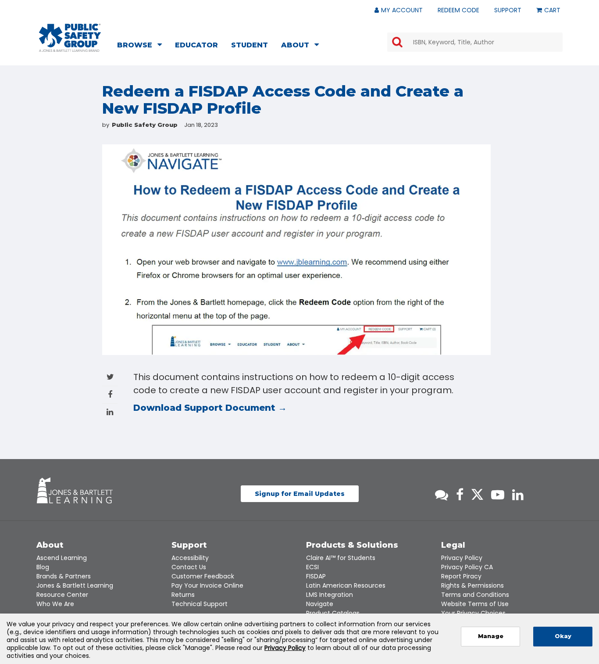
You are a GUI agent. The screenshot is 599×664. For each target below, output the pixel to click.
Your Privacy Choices (473, 613)
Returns (183, 594)
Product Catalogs (333, 613)
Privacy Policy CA (467, 567)
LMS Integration (329, 594)
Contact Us (188, 567)
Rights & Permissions (472, 585)
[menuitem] (142, 46)
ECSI (312, 567)
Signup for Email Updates (300, 494)
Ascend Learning (61, 557)
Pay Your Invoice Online (207, 585)
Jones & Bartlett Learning (74, 585)
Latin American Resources (345, 585)
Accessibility (190, 557)
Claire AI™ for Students (340, 557)
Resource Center (62, 594)
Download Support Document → (211, 407)
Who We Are (55, 603)
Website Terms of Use (475, 603)
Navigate (319, 603)
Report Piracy (461, 576)
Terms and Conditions (475, 594)
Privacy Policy (461, 557)
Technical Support (199, 603)
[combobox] (475, 42)
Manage (490, 636)
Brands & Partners (63, 576)
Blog (42, 567)
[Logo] (70, 38)
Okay (563, 636)
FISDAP (316, 576)
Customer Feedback (202, 576)
